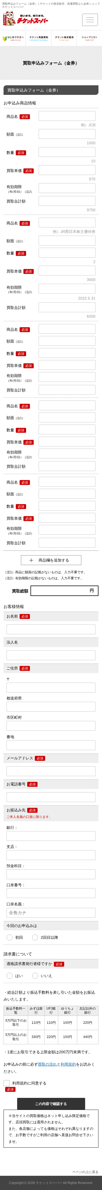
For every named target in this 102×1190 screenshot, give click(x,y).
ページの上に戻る (85, 1172)
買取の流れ (47, 1064)
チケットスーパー (49, 1183)
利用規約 (68, 1064)
